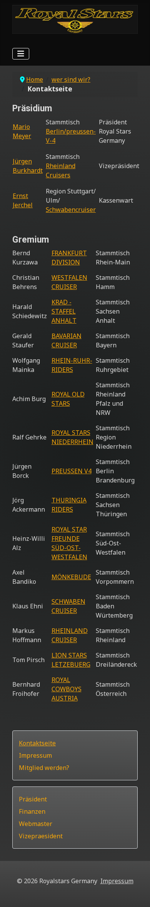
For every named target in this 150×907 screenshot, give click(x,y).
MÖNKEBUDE (71, 577)
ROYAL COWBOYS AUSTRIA (67, 689)
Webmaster (35, 823)
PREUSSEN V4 (72, 471)
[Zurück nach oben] (136, 893)
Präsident (33, 799)
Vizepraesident (41, 836)
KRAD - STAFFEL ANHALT (64, 311)
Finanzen (32, 811)
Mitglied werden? (44, 767)
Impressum (35, 755)
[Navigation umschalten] (20, 53)
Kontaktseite (37, 743)
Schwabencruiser (71, 209)
